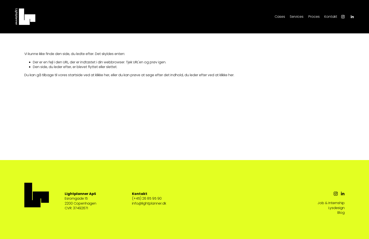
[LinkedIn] (352, 17)
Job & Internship (331, 203)
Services (296, 16)
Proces (314, 16)
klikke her (102, 75)
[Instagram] (343, 17)
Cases (280, 16)
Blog (341, 212)
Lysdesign (336, 208)
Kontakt (330, 16)
